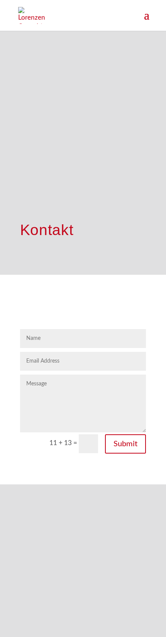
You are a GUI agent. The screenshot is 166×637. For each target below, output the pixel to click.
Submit (125, 444)
